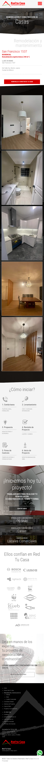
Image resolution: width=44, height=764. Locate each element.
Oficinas (8, 694)
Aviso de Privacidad (9, 721)
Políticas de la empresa (9, 724)
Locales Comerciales (11, 699)
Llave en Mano (7, 706)
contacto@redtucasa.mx (10, 717)
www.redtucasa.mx (8, 719)
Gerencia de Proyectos (9, 704)
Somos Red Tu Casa (9, 690)
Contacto (6, 714)
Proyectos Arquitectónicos (10, 708)
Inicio (5, 688)
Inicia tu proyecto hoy (18, 674)
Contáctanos (22, 508)
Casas (7, 697)
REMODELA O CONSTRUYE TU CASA (22, 81)
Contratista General (9, 701)
